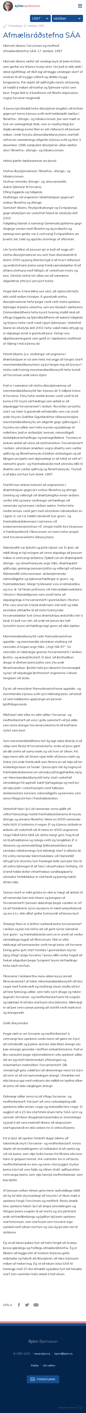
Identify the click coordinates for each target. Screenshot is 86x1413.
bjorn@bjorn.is (64, 1353)
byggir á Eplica (70, 1407)
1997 (36, 18)
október (60, 18)
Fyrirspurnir (46, 1379)
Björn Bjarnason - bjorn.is (25, 6)
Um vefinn (49, 1365)
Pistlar (35, 1365)
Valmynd (80, 6)
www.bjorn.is (42, 1353)
